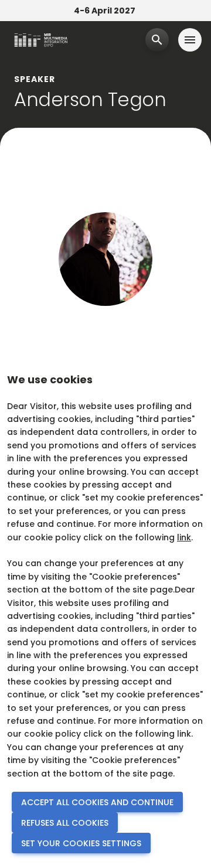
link (184, 537)
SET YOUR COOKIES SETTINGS (81, 843)
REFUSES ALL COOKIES (64, 823)
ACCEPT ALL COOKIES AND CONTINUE (97, 802)
